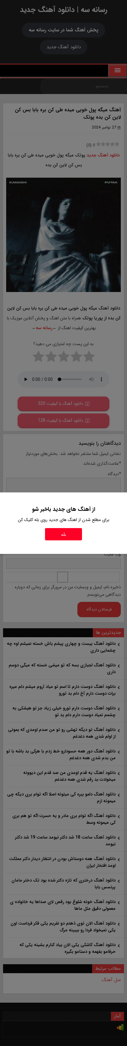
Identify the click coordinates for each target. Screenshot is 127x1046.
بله (63, 534)
